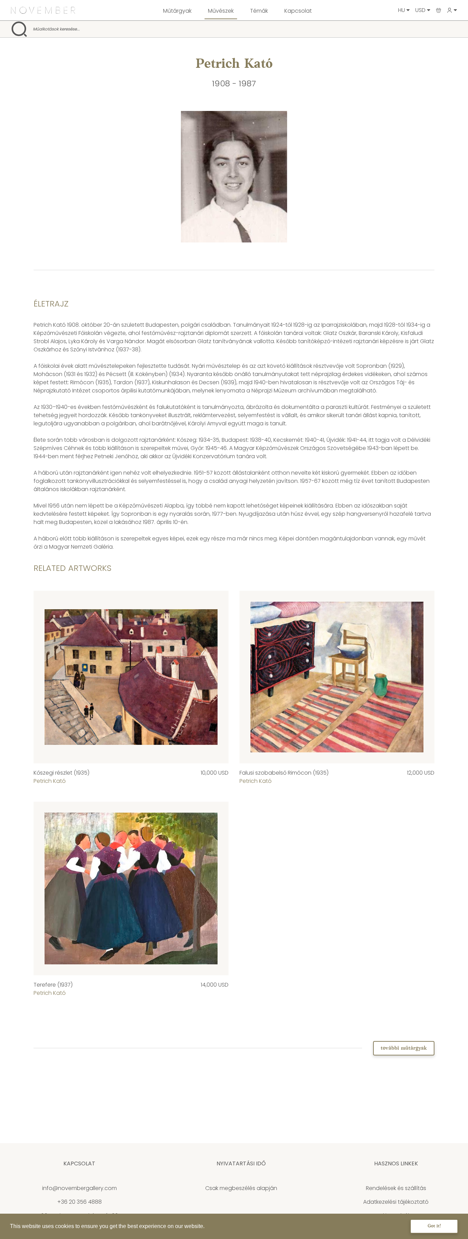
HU (402, 10)
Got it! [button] (434, 1226)
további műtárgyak (404, 1048)
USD (421, 10)
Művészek (221, 11)
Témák (259, 11)
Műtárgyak (177, 11)
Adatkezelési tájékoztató (396, 1202)
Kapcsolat (298, 11)
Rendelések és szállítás (396, 1188)
